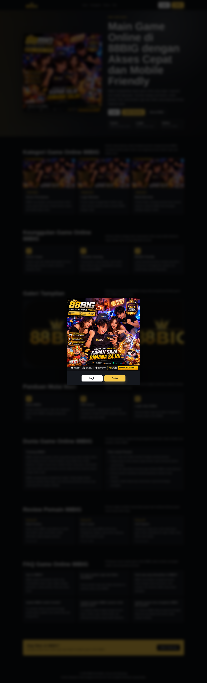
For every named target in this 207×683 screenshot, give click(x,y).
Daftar (115, 378)
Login (92, 378)
